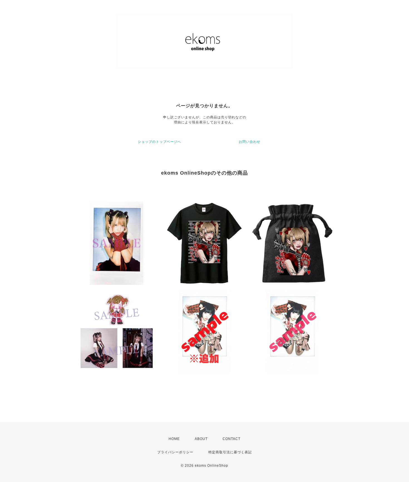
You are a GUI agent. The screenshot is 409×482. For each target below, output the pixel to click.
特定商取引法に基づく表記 (230, 452)
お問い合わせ (249, 142)
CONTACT (231, 439)
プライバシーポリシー (175, 452)
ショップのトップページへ (159, 142)
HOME (174, 439)
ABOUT (201, 439)
